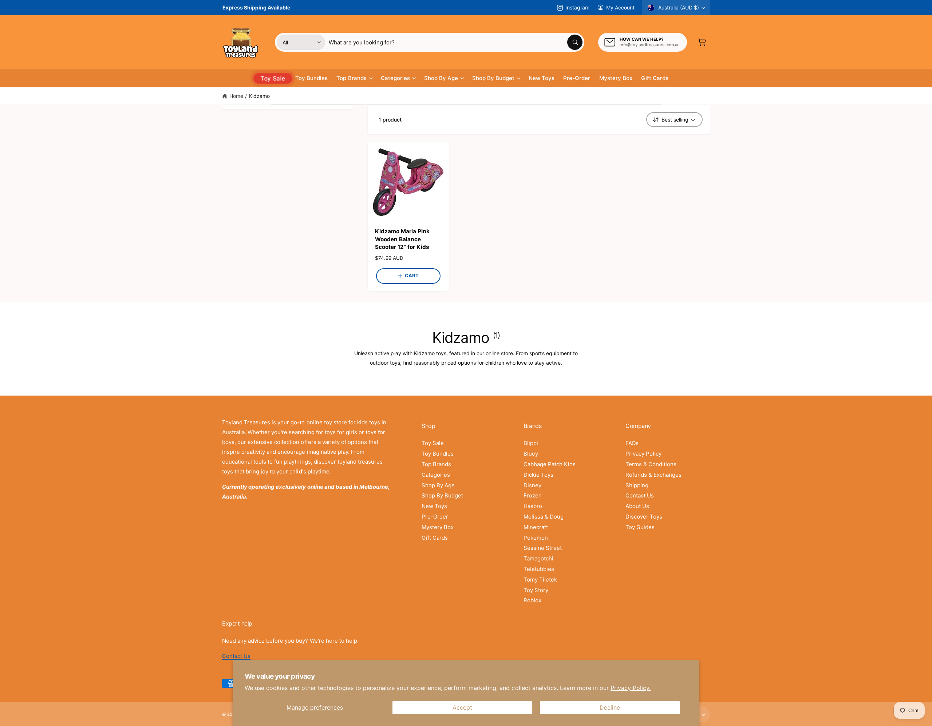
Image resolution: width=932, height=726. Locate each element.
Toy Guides (640, 527)
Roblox (532, 600)
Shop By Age (441, 78)
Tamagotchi (538, 558)
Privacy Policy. (631, 687)
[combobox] (455, 42)
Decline (610, 707)
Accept (462, 707)
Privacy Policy (643, 453)
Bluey (531, 453)
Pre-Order (435, 516)
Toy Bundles (438, 453)
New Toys (434, 506)
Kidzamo (259, 96)
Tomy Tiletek (540, 579)
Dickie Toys (538, 474)
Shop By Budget (493, 78)
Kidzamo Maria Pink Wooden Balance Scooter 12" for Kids (402, 239)
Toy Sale (433, 443)
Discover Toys (643, 516)
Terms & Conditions (650, 464)
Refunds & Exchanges (653, 474)
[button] (701, 42)
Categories (395, 78)
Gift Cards (435, 537)
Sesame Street (543, 547)
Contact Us (639, 495)
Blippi (531, 443)
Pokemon (536, 537)
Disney (532, 485)
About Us (637, 506)
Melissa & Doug (544, 516)
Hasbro (533, 506)
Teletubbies (539, 569)
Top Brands (351, 78)
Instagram (577, 7)
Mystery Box (438, 527)
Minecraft (536, 527)
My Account (620, 7)
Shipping (636, 485)
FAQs (632, 443)
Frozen (533, 495)
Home (236, 96)
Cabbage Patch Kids (550, 464)
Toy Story (536, 590)
